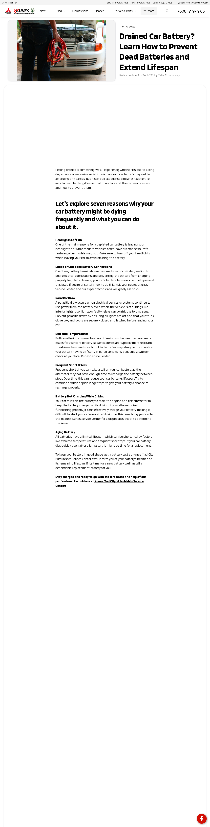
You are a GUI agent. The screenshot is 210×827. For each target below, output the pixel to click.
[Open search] (167, 11)
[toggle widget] (202, 819)
